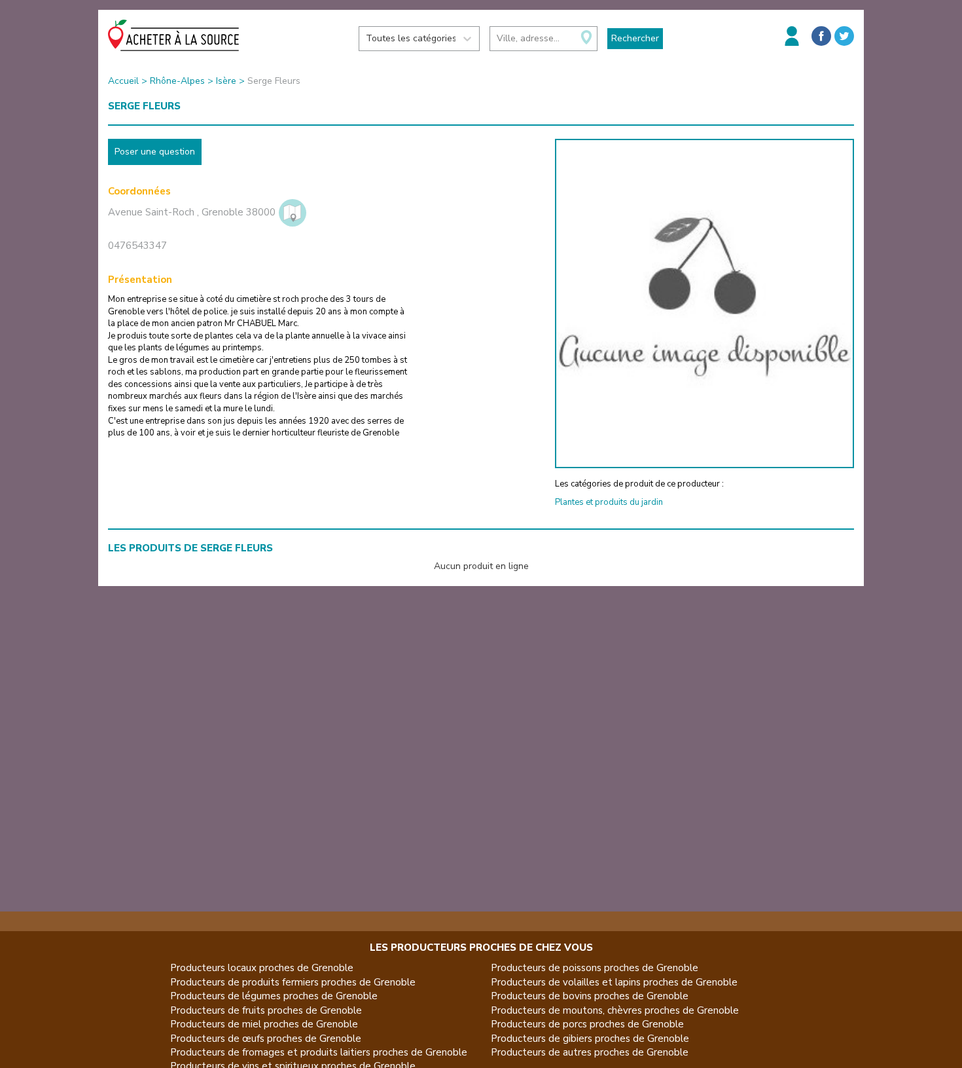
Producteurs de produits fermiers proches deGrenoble (293, 982)
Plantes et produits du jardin (609, 502)
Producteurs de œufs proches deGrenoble (265, 1038)
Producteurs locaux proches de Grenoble (261, 967)
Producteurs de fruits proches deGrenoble (266, 1010)
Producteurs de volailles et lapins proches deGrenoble (614, 982)
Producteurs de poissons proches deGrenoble (594, 967)
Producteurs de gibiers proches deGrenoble (590, 1038)
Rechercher (635, 38)
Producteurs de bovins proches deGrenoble (589, 996)
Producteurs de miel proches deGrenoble (264, 1024)
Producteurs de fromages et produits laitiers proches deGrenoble (318, 1052)
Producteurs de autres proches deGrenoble (589, 1052)
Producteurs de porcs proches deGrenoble (587, 1024)
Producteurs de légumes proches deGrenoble (274, 996)
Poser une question (155, 151)
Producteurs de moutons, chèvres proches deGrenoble (615, 1010)
